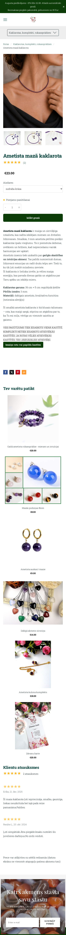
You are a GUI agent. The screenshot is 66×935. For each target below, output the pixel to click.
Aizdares (8, 182)
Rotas (6, 44)
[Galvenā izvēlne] (5, 19)
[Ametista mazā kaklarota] (12, 138)
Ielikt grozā (33, 217)
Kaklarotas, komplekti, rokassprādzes (32, 44)
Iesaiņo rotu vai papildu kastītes (23, 344)
